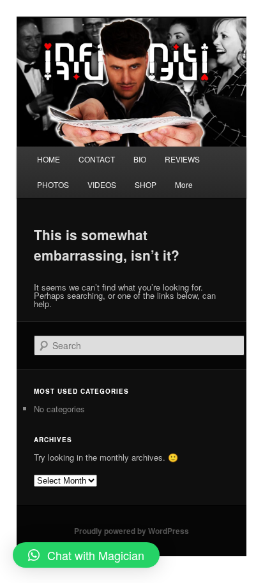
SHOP (145, 184)
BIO (139, 159)
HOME (48, 159)
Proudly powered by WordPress (131, 530)
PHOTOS (53, 184)
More (184, 184)
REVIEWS (182, 159)
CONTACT (97, 159)
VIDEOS (101, 184)
